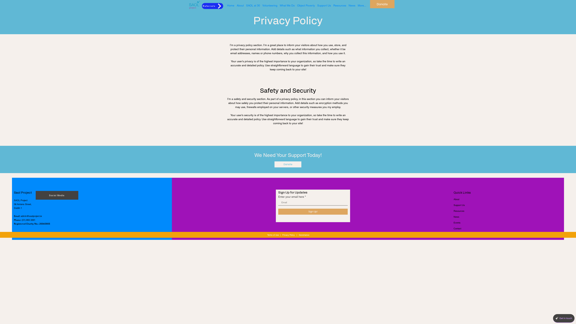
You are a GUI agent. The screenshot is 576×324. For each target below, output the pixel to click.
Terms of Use (273, 235)
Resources (459, 211)
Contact (457, 228)
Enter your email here (291, 196)
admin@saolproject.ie (31, 216)
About (456, 199)
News (456, 217)
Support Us (459, 205)
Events (457, 222)
